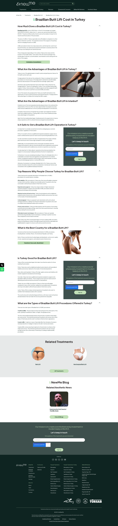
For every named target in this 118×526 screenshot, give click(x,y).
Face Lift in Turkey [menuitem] (68, 469)
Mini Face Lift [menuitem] (53, 490)
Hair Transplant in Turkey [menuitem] (69, 472)
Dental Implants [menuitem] (54, 488)
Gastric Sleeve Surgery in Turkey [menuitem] (71, 485)
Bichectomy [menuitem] (53, 483)
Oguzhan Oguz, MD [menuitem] (86, 472)
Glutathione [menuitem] (53, 492)
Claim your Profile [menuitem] (41, 467)
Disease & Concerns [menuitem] (31, 470)
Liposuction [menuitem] (53, 476)
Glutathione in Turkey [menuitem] (68, 492)
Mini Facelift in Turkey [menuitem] (68, 490)
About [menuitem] (30, 485)
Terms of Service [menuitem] (72, 518)
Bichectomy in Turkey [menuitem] (68, 483)
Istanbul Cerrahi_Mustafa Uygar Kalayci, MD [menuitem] (89, 475)
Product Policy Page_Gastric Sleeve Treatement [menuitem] (59, 521)
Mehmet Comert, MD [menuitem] (86, 469)
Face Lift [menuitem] (52, 469)
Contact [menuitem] (30, 492)
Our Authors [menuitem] (31, 490)
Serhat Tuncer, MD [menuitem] (86, 494)
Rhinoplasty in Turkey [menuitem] (68, 467)
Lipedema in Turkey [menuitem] (68, 474)
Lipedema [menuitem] (53, 474)
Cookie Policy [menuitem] (57, 518)
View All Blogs (59, 417)
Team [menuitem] (30, 487)
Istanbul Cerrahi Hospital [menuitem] (87, 489)
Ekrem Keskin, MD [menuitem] (86, 467)
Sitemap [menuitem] (30, 479)
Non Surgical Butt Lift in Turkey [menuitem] (70, 481)
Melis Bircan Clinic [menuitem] (86, 487)
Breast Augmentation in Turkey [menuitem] (71, 479)
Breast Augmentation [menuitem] (55, 479)
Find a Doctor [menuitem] (32, 473)
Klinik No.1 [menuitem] (84, 480)
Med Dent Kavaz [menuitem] (85, 482)
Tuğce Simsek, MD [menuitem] (86, 484)
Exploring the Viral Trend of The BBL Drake (58, 410)
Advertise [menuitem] (39, 469)
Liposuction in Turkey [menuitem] (68, 476)
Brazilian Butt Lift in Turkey (52, 15)
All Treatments (59, 371)
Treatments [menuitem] (31, 467)
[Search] (72, 3)
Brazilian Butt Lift (38, 15)
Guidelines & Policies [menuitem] (46, 518)
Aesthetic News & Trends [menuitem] (32, 476)
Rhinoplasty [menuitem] (53, 467)
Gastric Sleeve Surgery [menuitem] (56, 485)
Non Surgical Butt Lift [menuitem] (55, 481)
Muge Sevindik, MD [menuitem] (86, 491)
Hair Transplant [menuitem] (54, 472)
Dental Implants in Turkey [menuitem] (69, 488)
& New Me (18, 15)
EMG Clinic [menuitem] (84, 478)
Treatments (28, 15)
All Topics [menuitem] (64, 518)
